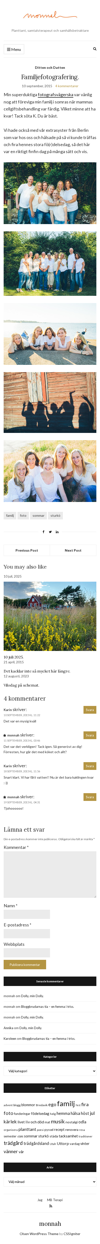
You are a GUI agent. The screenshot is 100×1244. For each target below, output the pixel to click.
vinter (85, 1144)
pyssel (48, 1130)
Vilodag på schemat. (21, 685)
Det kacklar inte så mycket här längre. (37, 671)
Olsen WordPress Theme (39, 1234)
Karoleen (10, 1039)
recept (59, 1129)
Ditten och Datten (50, 67)
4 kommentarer (66, 86)
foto (23, 515)
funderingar (22, 1114)
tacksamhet (68, 1136)
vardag (75, 1144)
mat (47, 1122)
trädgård (13, 1143)
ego (52, 1104)
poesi (40, 1129)
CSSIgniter (72, 1234)
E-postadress (17, 924)
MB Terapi (55, 1200)
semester (10, 1136)
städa (54, 1136)
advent (8, 1105)
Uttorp (63, 1143)
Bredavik (42, 1105)
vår (21, 1152)
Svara (90, 710)
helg (53, 1114)
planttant (27, 1129)
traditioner (85, 1136)
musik (58, 1121)
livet (21, 1122)
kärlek (10, 1121)
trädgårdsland (36, 1143)
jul (92, 1113)
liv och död (34, 1121)
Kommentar (16, 847)
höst (85, 1113)
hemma (63, 1113)
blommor (28, 1105)
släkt (20, 1136)
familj (10, 515)
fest (78, 1105)
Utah (53, 1144)
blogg (17, 1105)
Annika (8, 1028)
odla (82, 1121)
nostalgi (72, 1122)
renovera (71, 1129)
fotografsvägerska (55, 94)
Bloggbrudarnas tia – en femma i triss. (47, 1007)
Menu (15, 49)
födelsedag (40, 1113)
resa (82, 1129)
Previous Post (27, 550)
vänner (11, 1151)
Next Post (73, 550)
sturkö (55, 515)
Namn (10, 905)
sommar (38, 515)
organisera (11, 1129)
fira (85, 1104)
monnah (50, 1224)
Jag (39, 1200)
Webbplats (14, 944)
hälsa (75, 1113)
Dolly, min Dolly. (32, 996)
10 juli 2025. (14, 657)
